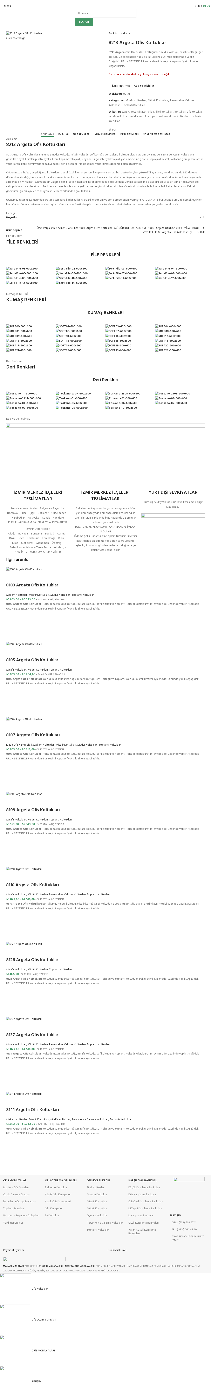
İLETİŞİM (175, 1215)
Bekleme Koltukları (56, 1187)
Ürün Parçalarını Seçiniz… (52, 228)
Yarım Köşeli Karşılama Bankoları (142, 1232)
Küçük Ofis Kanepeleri (58, 1194)
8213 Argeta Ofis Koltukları (138, 111)
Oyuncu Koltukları (97, 1215)
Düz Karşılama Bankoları (142, 1194)
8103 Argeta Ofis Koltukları (33, 585)
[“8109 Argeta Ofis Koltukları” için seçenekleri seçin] (11, 851)
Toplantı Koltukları (133, 105)
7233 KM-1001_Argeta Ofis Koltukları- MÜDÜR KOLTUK (101, 228)
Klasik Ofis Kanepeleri (19, 745)
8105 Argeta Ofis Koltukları (33, 660)
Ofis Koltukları (98, 1180)
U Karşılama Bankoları (141, 1215)
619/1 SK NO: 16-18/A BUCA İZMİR (188, 1238)
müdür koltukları (140, 116)
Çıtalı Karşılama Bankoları (143, 1222)
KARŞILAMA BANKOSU (142, 1180)
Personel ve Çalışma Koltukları (67, 894)
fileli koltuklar (164, 111)
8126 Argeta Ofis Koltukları (33, 960)
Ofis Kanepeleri (54, 1208)
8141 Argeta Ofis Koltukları (32, 1109)
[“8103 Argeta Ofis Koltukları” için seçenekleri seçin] (11, 626)
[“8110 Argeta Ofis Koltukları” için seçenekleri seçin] (11, 926)
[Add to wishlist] (11, 616)
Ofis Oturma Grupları (61, 1180)
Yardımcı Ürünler (13, 1222)
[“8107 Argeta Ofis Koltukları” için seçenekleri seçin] (11, 776)
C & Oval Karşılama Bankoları (145, 1201)
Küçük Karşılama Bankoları (144, 1187)
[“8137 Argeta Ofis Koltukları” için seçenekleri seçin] (11, 1076)
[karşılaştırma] (11, 577)
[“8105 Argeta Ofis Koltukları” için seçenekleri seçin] (11, 702)
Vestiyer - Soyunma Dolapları (21, 1215)
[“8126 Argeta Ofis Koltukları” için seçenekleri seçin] (11, 1001)
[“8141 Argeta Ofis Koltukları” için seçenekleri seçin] (11, 1151)
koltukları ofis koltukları (189, 111)
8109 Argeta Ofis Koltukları (33, 810)
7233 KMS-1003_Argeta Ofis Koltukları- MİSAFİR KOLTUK (170, 228)
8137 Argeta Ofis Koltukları (33, 1035)
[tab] (47, 135)
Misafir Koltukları (135, 100)
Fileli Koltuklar (95, 1187)
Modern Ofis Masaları (16, 1187)
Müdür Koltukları (158, 100)
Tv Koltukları (52, 1215)
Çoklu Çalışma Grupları (16, 1194)
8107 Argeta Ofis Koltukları (33, 735)
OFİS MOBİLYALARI (15, 1180)
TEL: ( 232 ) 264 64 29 (184, 1229)
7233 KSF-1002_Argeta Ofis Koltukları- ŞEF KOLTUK (174, 232)
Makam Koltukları (17, 595)
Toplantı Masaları (13, 1208)
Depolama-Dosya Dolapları (19, 1201)
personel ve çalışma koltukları (170, 116)
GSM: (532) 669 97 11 (184, 1222)
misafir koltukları (118, 116)
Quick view (11, 637)
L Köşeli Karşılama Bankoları (145, 1208)
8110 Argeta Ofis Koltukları (32, 885)
